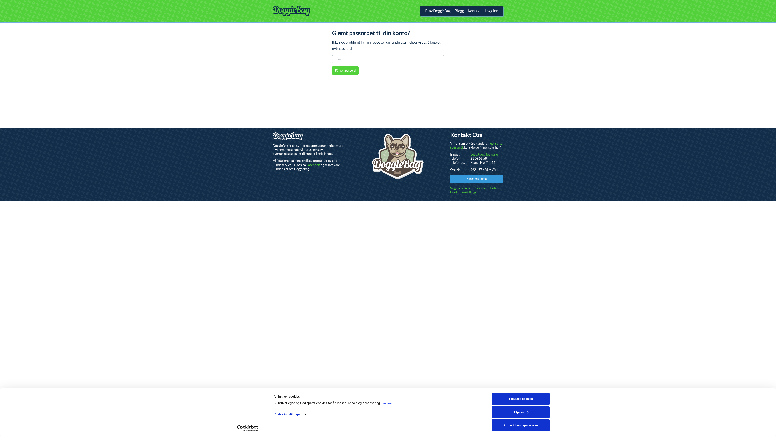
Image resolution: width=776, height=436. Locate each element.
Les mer (387, 403)
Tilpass (518, 412)
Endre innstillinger (287, 414)
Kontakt (474, 11)
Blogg (459, 11)
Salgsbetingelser (461, 188)
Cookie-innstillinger (464, 192)
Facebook (313, 165)
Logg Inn (491, 11)
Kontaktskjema (476, 178)
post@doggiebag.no (484, 154)
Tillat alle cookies (521, 398)
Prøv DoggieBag (438, 11)
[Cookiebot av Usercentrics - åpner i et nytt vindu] (247, 428)
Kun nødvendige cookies (520, 425)
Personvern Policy (486, 188)
